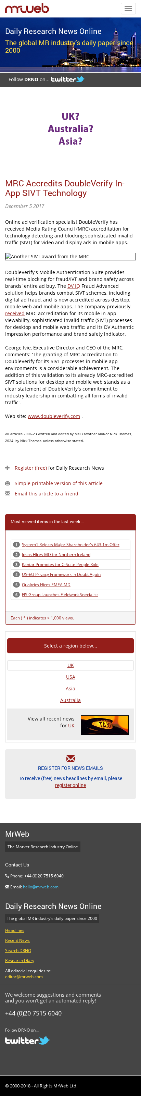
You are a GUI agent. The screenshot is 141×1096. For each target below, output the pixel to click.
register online (70, 785)
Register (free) (31, 468)
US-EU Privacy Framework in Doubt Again (61, 574)
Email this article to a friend (46, 493)
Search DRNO (18, 950)
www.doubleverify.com (54, 416)
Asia (70, 688)
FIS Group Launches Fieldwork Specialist (60, 595)
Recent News (17, 940)
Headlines (14, 930)
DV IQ (73, 286)
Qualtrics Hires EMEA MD (46, 585)
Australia (70, 700)
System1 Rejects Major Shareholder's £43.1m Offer (70, 544)
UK (70, 665)
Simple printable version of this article (59, 483)
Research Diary (19, 960)
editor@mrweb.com (24, 977)
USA (70, 677)
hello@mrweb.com (41, 887)
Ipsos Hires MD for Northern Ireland (56, 554)
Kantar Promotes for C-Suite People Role (60, 564)
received (15, 313)
